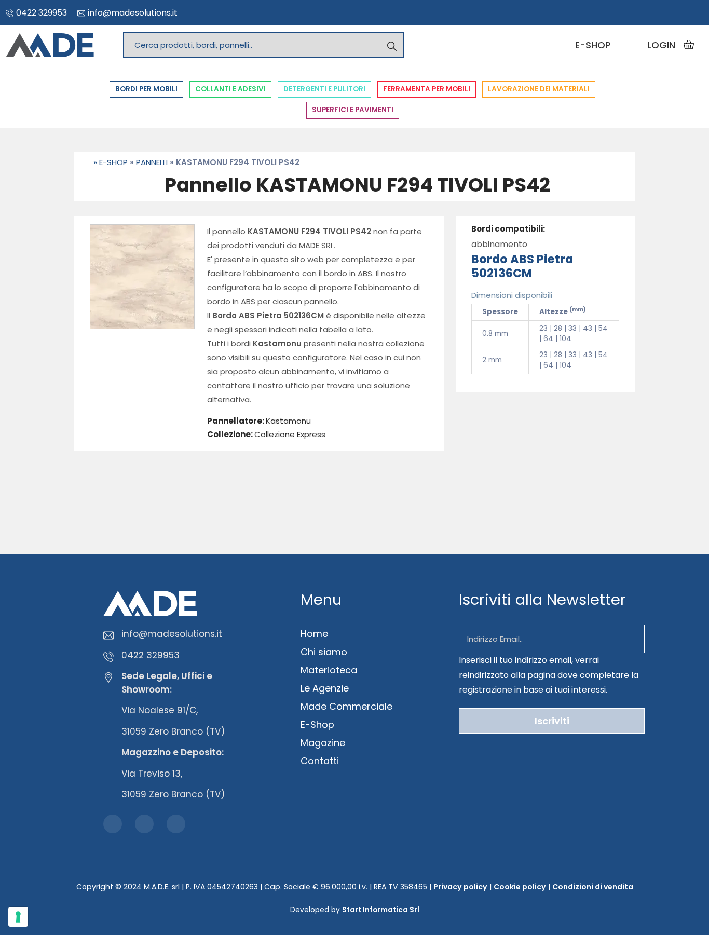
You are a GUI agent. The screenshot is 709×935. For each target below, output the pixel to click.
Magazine (323, 742)
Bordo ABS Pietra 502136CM (522, 266)
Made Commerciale (346, 706)
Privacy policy (460, 887)
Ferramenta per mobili (426, 89)
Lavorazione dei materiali (539, 89)
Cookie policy (520, 887)
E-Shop (113, 162)
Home (314, 633)
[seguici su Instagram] (678, 12)
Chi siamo (324, 651)
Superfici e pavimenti (352, 110)
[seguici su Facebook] (662, 12)
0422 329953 (41, 13)
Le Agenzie (325, 688)
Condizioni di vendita (592, 887)
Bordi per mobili (146, 89)
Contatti (320, 760)
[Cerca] (392, 45)
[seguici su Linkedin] (695, 12)
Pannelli (152, 162)
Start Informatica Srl (380, 910)
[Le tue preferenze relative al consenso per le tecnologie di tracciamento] (18, 917)
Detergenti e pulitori (324, 89)
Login (661, 44)
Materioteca (329, 669)
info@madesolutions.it (133, 13)
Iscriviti (552, 720)
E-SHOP (593, 44)
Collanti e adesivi (230, 89)
